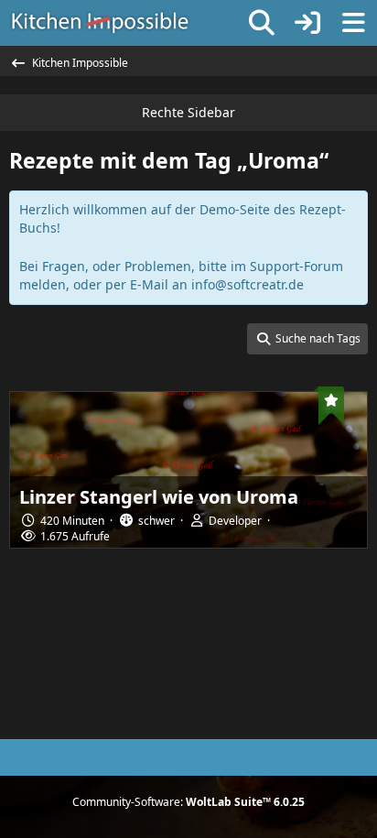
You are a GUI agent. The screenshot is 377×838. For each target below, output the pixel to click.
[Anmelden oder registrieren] (307, 23)
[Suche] (261, 23)
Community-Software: (188, 802)
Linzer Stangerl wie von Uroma (158, 496)
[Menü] (353, 23)
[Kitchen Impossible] (100, 23)
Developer (235, 520)
